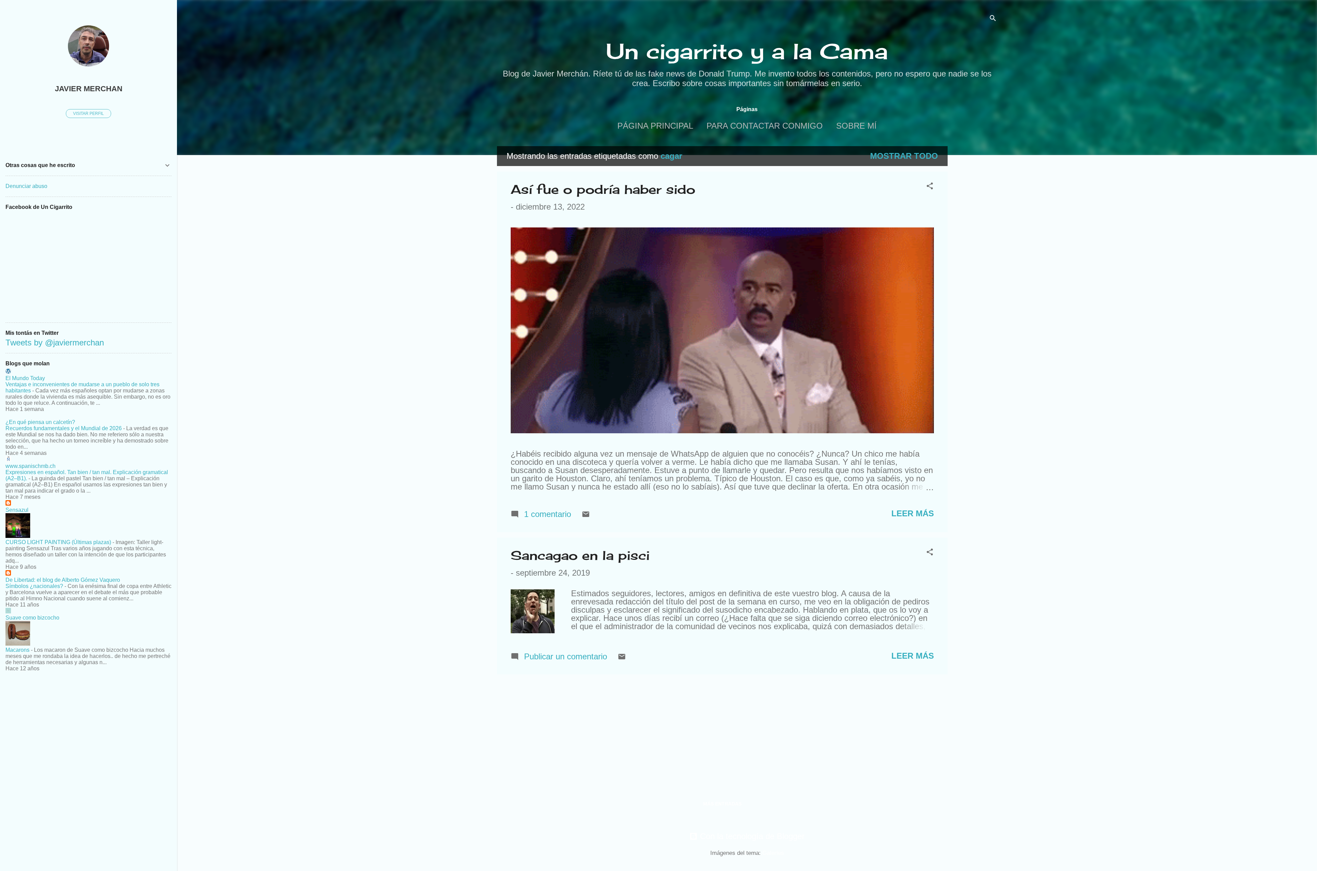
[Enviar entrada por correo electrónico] (586, 515)
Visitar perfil (88, 113)
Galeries (773, 853)
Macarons (17, 650)
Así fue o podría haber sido (603, 189)
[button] (930, 186)
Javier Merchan (88, 88)
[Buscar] (993, 18)
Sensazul (16, 510)
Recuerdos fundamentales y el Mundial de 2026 (63, 428)
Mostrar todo (904, 156)
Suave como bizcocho (32, 618)
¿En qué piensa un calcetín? (40, 422)
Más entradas (722, 804)
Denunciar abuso (26, 186)
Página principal (655, 125)
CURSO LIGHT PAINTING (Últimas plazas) (58, 542)
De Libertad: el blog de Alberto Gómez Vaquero (62, 580)
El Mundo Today (25, 378)
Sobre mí (856, 125)
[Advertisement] (975, 249)
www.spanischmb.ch (30, 466)
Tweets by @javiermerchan (54, 342)
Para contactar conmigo (765, 125)
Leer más (912, 513)
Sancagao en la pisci (580, 555)
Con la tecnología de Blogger (751, 836)
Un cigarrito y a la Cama (747, 51)
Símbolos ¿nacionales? (34, 586)
